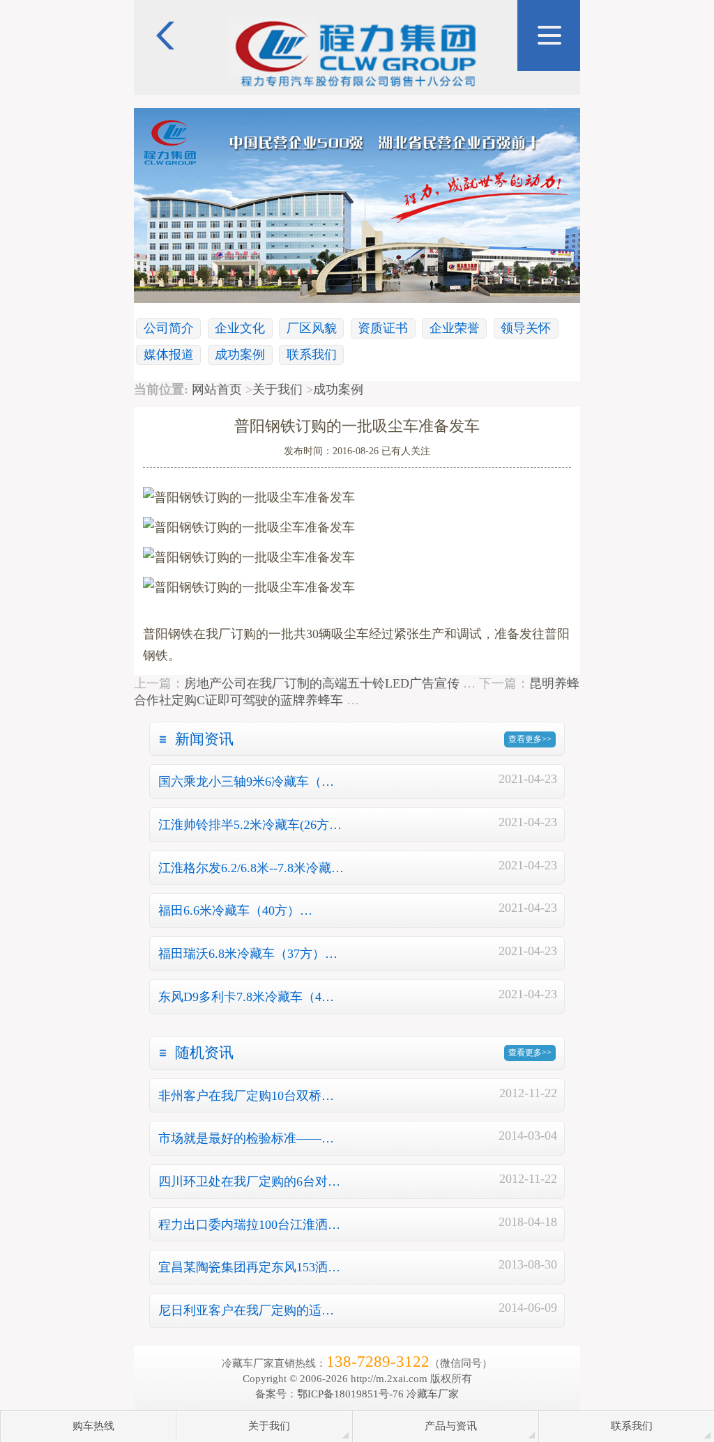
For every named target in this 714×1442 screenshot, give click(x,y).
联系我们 (312, 355)
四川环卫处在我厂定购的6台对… (249, 1181)
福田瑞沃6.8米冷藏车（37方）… (247, 954)
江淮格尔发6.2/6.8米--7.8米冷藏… (251, 868)
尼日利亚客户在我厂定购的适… (246, 1310)
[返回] (165, 7)
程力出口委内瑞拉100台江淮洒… (249, 1225)
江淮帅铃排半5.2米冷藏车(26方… (250, 825)
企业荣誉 (455, 328)
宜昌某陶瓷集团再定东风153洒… (249, 1267)
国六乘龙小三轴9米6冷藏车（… (246, 782)
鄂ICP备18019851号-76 (350, 1394)
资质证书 (383, 328)
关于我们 (277, 389)
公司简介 (169, 328)
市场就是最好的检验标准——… (246, 1138)
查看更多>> (530, 739)
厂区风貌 (312, 328)
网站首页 (217, 389)
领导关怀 (526, 328)
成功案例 (240, 355)
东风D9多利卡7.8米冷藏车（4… (246, 997)
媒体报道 (169, 355)
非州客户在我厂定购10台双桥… (246, 1096)
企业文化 (240, 328)
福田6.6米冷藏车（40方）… (235, 910)
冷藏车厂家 (433, 1394)
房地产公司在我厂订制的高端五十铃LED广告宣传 (321, 683)
